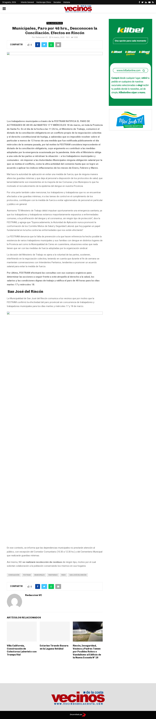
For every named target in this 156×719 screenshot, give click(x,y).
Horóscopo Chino (43, 2)
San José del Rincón (54, 23)
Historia (66, 2)
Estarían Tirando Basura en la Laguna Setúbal (54, 647)
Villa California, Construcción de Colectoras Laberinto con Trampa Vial (22, 650)
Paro (63, 575)
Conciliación (13, 575)
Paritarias (53, 575)
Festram (27, 575)
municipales (39, 575)
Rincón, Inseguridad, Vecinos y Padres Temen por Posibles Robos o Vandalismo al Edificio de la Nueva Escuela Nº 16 (87, 651)
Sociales (57, 2)
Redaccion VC (42, 37)
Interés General (27, 2)
